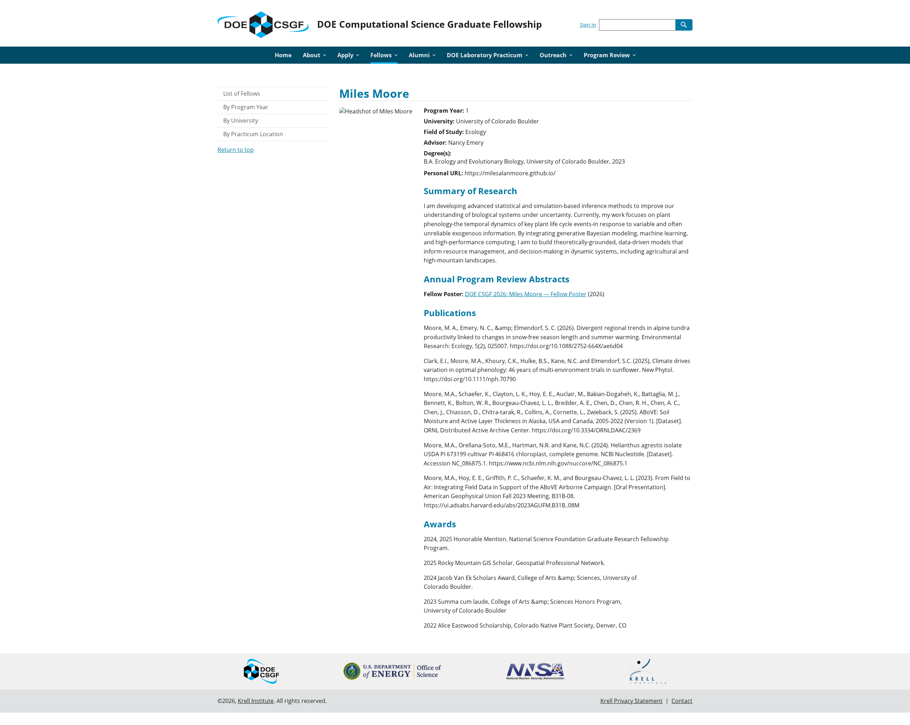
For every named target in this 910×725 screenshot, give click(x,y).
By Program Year (245, 107)
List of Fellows (241, 93)
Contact (681, 701)
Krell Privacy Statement (631, 701)
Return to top (236, 150)
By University (240, 120)
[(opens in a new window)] (392, 671)
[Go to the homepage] (263, 23)
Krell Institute (256, 701)
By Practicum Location (253, 134)
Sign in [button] (588, 24)
